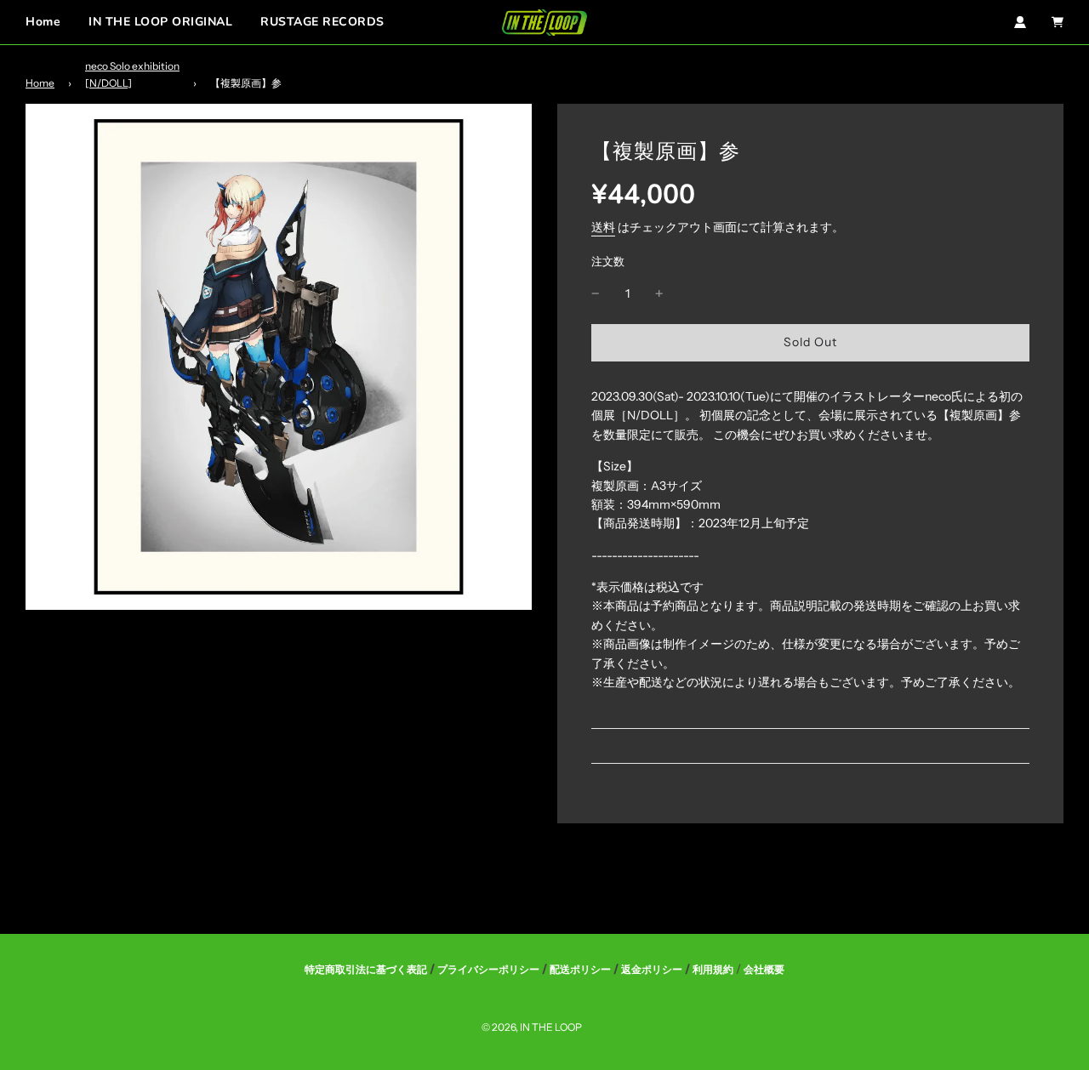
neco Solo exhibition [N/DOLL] (132, 74)
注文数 (607, 261)
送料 (603, 227)
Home (43, 22)
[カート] (1057, 22)
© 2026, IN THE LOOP (532, 1027)
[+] (659, 293)
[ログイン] (1020, 22)
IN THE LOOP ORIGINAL (160, 22)
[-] (595, 293)
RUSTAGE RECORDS (322, 22)
